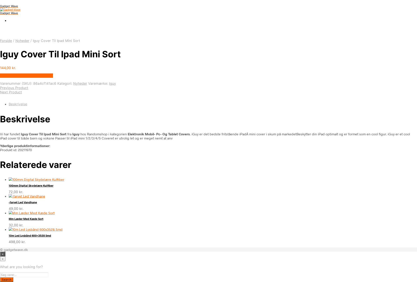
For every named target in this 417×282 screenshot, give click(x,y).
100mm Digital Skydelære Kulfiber (31, 185)
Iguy (112, 83)
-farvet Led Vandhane (23, 202)
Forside (6, 40)
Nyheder (22, 40)
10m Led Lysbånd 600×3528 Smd (30, 235)
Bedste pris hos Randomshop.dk (26, 75)
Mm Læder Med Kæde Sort (26, 219)
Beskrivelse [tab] (18, 104)
